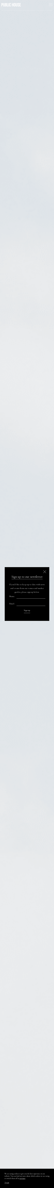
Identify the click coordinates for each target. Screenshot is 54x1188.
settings (22, 1178)
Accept (6, 1182)
